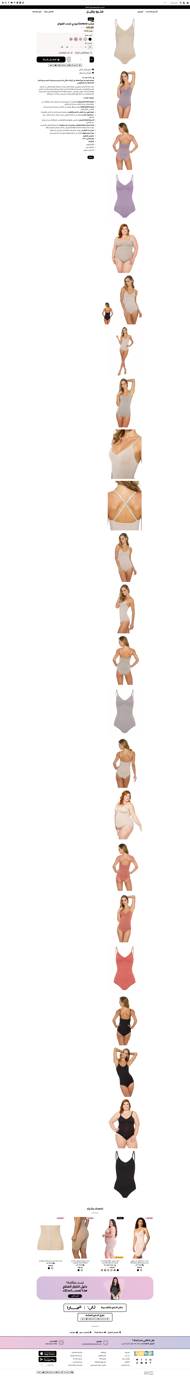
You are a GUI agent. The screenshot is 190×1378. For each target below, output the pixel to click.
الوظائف (103, 1352)
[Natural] (141, 1270)
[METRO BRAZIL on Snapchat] (17, 3)
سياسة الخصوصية (76, 1355)
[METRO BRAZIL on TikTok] (23, 3)
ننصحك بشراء (95, 1208)
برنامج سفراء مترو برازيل (98, 1365)
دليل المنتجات (37, 11)
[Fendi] (71, 39)
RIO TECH (147, 1374)
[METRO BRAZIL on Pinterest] (15, 3)
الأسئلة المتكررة (77, 1352)
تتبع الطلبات (102, 1355)
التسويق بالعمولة (100, 1362)
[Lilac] (81, 39)
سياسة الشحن (77, 1362)
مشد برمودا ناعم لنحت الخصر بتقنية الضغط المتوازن (80, 1262)
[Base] (85, 39)
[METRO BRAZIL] (95, 11)
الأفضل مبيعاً (49, 11)
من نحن (127, 1355)
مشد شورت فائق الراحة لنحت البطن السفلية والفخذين (109, 1262)
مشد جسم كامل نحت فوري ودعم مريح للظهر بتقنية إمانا (139, 1262)
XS (90, 47)
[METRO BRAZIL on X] (6, 3)
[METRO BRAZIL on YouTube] (12, 3)
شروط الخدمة (77, 1359)
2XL (67, 47)
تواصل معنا (126, 1359)
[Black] (90, 39)
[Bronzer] (76, 39)
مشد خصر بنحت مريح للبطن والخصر (50, 1261)
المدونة (127, 1352)
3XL (62, 47)
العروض (140, 11)
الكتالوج (127, 1362)
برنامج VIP (102, 1359)
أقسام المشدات (151, 11)
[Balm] (108, 1270)
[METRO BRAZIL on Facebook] (9, 3)
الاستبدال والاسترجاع (75, 1365)
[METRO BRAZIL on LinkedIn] (3, 3)
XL (72, 47)
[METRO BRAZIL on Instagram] (20, 3)
